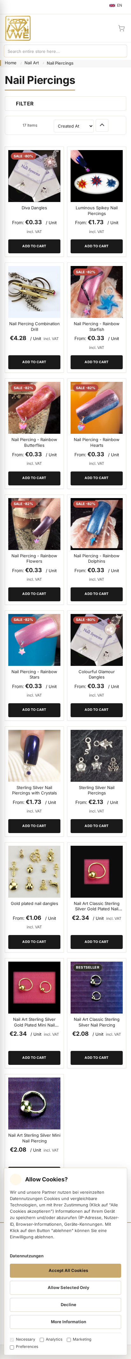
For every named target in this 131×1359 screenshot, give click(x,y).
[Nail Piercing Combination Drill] (34, 292)
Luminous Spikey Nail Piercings (97, 210)
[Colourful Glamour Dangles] (96, 639)
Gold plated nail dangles (34, 903)
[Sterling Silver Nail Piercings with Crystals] (34, 755)
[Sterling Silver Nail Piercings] (96, 755)
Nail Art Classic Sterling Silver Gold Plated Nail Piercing (97, 909)
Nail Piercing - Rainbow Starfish (97, 326)
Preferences (27, 1346)
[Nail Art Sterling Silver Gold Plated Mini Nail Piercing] (34, 987)
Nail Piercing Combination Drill (34, 326)
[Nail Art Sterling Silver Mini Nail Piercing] (34, 1103)
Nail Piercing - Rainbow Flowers (34, 558)
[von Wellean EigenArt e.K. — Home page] (15, 28)
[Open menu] (8, 7)
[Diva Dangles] (34, 176)
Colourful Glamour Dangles (97, 674)
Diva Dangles (34, 207)
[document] (65, 1261)
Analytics (54, 1339)
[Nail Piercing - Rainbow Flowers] (34, 524)
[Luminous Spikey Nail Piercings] (96, 176)
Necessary (25, 1339)
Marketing (82, 1339)
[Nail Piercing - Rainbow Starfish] (96, 292)
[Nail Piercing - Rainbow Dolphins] (96, 524)
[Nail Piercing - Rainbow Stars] (34, 639)
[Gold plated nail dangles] (34, 871)
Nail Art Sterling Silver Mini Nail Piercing (34, 1138)
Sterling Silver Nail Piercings (96, 790)
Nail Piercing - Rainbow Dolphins (97, 558)
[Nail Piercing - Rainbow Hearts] (96, 407)
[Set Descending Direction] (102, 125)
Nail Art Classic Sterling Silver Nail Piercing (97, 1022)
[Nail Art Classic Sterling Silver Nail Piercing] (96, 987)
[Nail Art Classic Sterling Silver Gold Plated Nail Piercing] (96, 871)
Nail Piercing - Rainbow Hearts (97, 442)
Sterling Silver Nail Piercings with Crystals (34, 790)
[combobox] (59, 51)
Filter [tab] (25, 103)
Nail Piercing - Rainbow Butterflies (34, 442)
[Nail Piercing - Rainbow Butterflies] (34, 407)
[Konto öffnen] (106, 28)
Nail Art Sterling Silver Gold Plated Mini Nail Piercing (34, 1025)
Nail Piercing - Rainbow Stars (34, 674)
